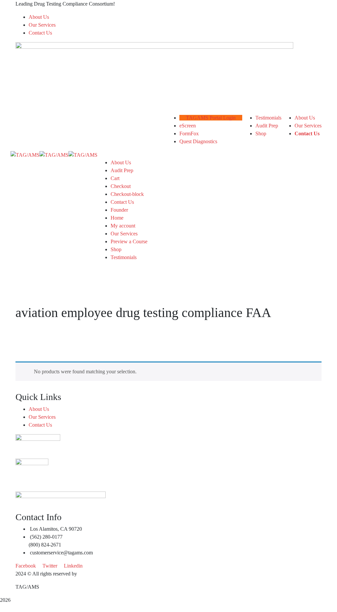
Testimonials (124, 257)
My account (123, 225)
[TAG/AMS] (25, 154)
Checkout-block (127, 194)
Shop (116, 249)
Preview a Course (129, 241)
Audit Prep (122, 170)
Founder (119, 210)
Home (117, 218)
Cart (115, 178)
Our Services (42, 25)
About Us (39, 17)
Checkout (121, 186)
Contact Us (40, 33)
